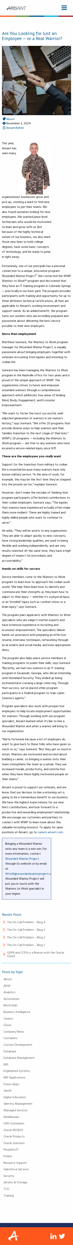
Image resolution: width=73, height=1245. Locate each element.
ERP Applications (15, 1077)
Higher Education (15, 1097)
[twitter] (62, 1236)
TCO (6, 1188)
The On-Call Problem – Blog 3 (26, 929)
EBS (6, 1064)
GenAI (7, 1090)
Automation (11, 998)
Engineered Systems (17, 1070)
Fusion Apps (11, 1084)
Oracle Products (14, 1136)
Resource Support (15, 1162)
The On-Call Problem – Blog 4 (26, 922)
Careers (8, 1018)
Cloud (7, 1025)
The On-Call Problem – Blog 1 (26, 944)
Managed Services (15, 1110)
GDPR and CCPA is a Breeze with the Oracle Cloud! (35, 954)
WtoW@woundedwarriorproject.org (29, 873)
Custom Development (18, 1044)
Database (10, 1051)
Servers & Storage (15, 1182)
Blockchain (10, 1005)
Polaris (8, 1156)
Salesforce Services (16, 1169)
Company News (14, 1031)
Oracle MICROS (13, 1130)
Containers (11, 1038)
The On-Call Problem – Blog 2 (26, 937)
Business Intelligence (17, 1011)
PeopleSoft (11, 1149)
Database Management (19, 1057)
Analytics (10, 992)
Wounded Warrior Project (22, 858)
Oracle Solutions (14, 1143)
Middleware (11, 1116)
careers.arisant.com (50, 832)
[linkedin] (54, 1236)
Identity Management (18, 1103)
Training (9, 1195)
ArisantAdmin (15, 127)
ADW (7, 985)
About (8, 979)
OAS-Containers (14, 1123)
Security (9, 1175)
